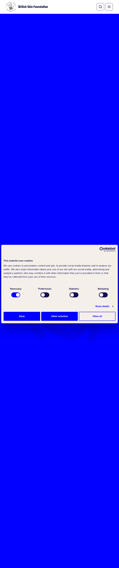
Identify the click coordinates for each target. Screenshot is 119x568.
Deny (22, 316)
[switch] (44, 294)
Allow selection (59, 316)
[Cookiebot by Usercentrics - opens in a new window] (101, 249)
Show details (102, 306)
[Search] (100, 7)
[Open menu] (109, 7)
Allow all (97, 316)
